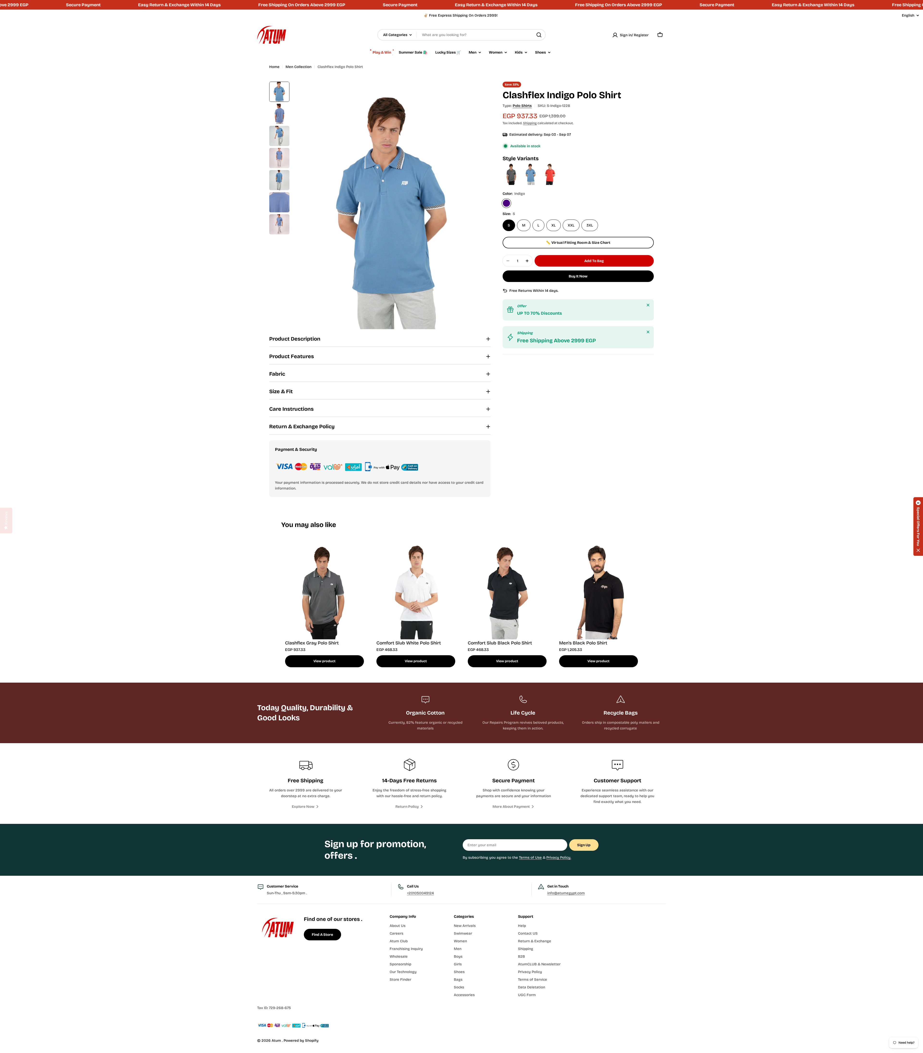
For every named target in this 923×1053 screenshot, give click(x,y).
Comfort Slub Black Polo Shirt (500, 643)
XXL (571, 225)
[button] (918, 526)
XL (553, 225)
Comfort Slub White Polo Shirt (408, 643)
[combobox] (461, 35)
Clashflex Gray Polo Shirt (312, 643)
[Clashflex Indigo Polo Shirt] (531, 165)
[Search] (539, 35)
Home (274, 67)
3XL (589, 225)
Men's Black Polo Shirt (583, 643)
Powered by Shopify (301, 1040)
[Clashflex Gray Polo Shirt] (512, 165)
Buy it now (578, 276)
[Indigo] (506, 203)
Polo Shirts (522, 106)
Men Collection (299, 67)
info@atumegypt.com (566, 893)
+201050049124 (420, 893)
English (908, 15)
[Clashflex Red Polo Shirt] (550, 165)
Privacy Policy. (558, 857)
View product (324, 661)
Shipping (530, 123)
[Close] (648, 305)
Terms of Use (530, 857)
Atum (277, 1040)
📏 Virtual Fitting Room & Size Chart (578, 242)
